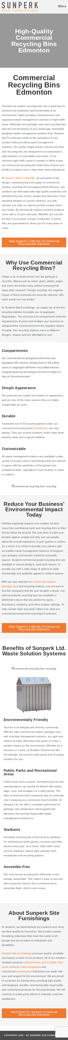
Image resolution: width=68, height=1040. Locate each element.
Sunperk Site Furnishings (17, 953)
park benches (32, 962)
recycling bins (24, 971)
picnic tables (49, 962)
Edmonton (42, 428)
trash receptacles (30, 966)
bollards (14, 966)
